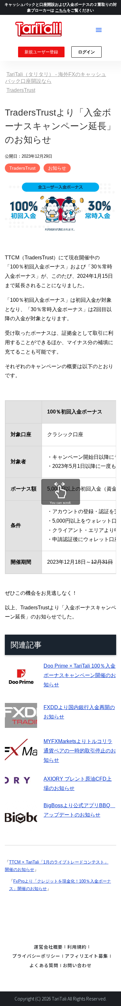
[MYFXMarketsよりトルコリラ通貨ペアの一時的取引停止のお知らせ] (21, 760)
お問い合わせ (77, 965)
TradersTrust (22, 168)
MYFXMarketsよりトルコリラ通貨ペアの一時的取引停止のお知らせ (80, 751)
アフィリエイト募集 (86, 956)
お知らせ (57, 168)
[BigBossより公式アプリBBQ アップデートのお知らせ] (21, 828)
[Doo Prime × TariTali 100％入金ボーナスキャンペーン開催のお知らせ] (21, 689)
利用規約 (76, 947)
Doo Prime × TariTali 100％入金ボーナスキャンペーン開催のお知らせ (80, 675)
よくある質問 (43, 965)
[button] (99, 30)
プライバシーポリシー (36, 956)
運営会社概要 (48, 947)
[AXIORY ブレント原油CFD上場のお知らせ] (21, 779)
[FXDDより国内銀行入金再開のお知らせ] (21, 723)
